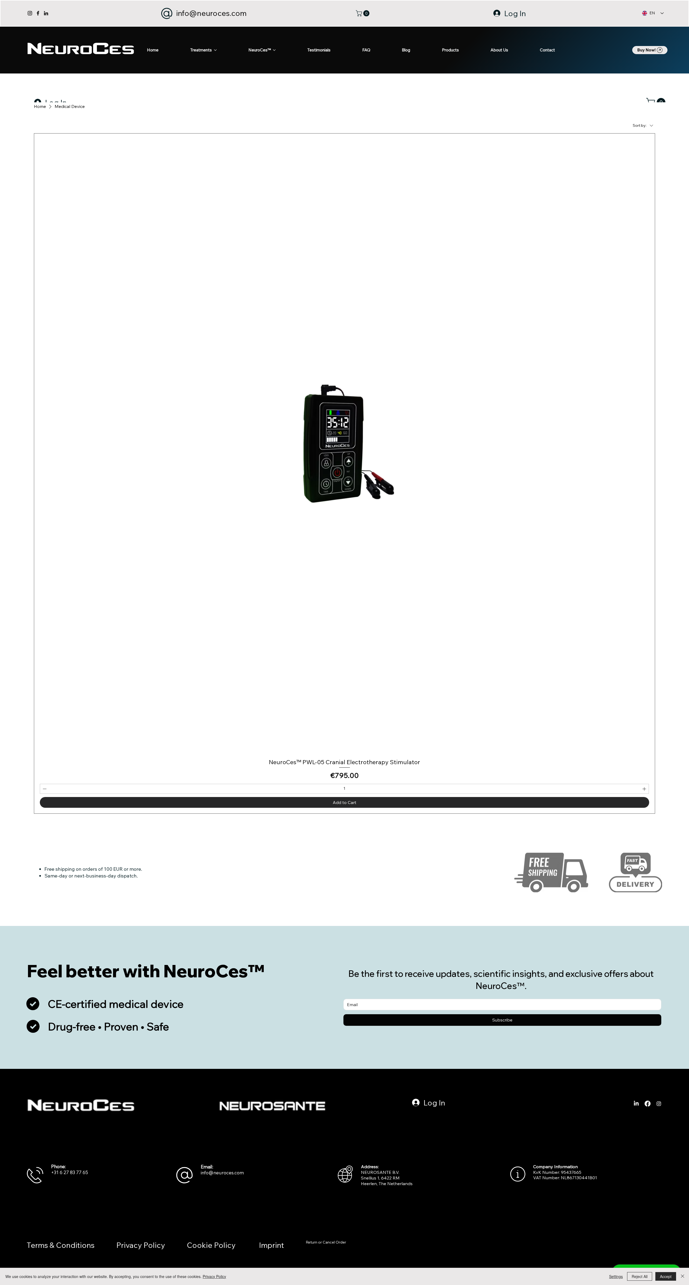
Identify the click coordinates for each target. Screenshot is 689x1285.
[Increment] (644, 789)
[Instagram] (30, 13)
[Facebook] (38, 13)
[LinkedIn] (46, 13)
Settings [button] (616, 1276)
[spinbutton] (344, 789)
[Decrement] (44, 789)
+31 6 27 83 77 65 (69, 1172)
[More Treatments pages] (215, 50)
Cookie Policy (212, 1245)
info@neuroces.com (211, 13)
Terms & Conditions (60, 1245)
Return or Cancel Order (326, 1242)
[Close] (682, 1276)
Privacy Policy (140, 1245)
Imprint (271, 1245)
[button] (363, 13)
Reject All (640, 1276)
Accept (666, 1276)
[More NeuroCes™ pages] (274, 50)
